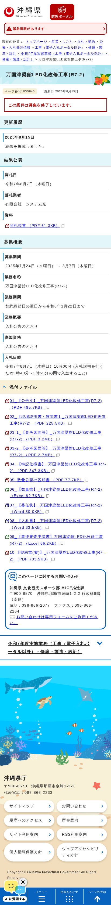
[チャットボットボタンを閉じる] (23, 882)
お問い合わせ (74, 806)
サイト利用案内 (23, 834)
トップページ (36, 42)
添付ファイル (23, 387)
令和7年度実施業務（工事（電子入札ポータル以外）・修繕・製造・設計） (49, 647)
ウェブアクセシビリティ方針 (80, 852)
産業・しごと (62, 42)
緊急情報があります (29, 29)
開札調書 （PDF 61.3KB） (35, 226)
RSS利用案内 (74, 834)
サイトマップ (21, 806)
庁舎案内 (70, 820)
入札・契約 (86, 42)
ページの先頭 (97, 891)
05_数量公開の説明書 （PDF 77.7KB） (47, 480)
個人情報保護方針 (25, 852)
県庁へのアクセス (25, 820)
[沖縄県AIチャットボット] (15, 890)
